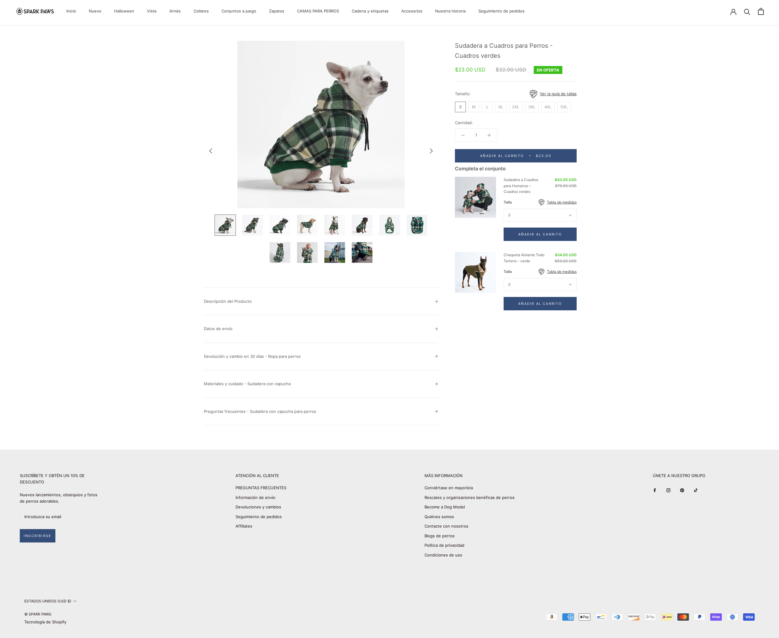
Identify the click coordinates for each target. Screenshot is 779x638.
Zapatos (276, 11)
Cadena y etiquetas (370, 11)
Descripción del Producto (228, 301)
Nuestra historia (450, 11)
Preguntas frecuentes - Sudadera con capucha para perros (260, 411)
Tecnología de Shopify (45, 621)
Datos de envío (218, 328)
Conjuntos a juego (239, 11)
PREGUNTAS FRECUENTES (261, 487)
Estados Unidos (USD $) (47, 601)
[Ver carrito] (761, 11)
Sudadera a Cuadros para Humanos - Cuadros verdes (521, 185)
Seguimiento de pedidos (501, 11)
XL (500, 106)
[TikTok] (696, 490)
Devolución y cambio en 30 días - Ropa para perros (252, 356)
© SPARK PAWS (37, 614)
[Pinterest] (682, 490)
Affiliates (244, 526)
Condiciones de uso (443, 555)
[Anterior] (210, 150)
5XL (564, 106)
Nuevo (95, 11)
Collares (201, 11)
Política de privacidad (444, 545)
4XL (547, 106)
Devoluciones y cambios (258, 506)
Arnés (175, 11)
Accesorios (411, 11)
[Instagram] (668, 490)
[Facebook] (655, 490)
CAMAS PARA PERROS (318, 11)
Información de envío (255, 497)
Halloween (124, 11)
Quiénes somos (439, 516)
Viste (152, 11)
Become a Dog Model (444, 506)
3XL (531, 106)
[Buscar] (747, 11)
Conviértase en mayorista (448, 487)
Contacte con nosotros (446, 526)
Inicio (71, 11)
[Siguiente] (431, 150)
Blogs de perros (439, 535)
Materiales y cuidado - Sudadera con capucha (247, 383)
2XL (515, 106)
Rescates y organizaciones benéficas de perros (469, 497)
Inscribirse (37, 536)
